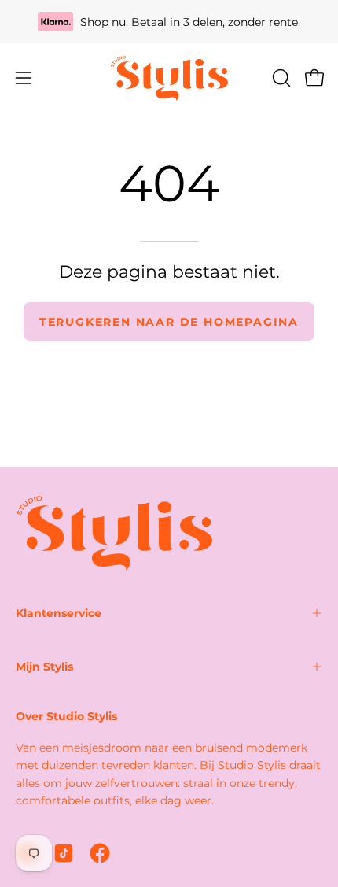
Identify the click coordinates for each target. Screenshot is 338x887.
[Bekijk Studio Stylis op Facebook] (100, 853)
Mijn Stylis (44, 667)
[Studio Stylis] (169, 78)
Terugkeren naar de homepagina (169, 322)
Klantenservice (58, 613)
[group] (169, 21)
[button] (280, 78)
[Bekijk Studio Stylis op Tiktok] (63, 853)
